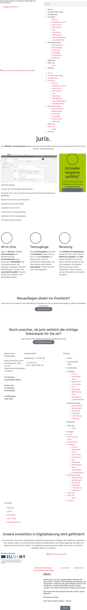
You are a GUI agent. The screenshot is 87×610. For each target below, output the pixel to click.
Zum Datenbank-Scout (72, 190)
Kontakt (51, 68)
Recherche (56, 50)
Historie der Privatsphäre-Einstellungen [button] (9, 387)
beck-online (56, 25)
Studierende (52, 14)
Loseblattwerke (58, 40)
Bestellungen (57, 47)
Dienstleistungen (54, 42)
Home (50, 9)
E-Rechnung (57, 55)
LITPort (55, 19)
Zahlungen (56, 53)
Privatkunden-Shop (55, 12)
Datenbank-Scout (59, 22)
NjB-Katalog (57, 35)
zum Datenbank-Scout (43, 342)
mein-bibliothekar (59, 37)
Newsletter (56, 32)
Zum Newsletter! (43, 309)
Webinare (51, 60)
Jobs (54, 65)
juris (53, 30)
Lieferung (56, 58)
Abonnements (57, 45)
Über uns (51, 63)
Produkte (51, 17)
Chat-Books (57, 27)
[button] (65, 70)
